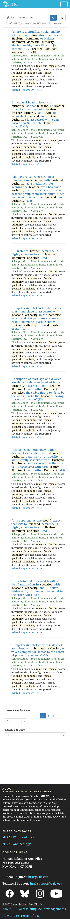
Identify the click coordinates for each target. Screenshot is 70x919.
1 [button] (42, 715)
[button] (18, 721)
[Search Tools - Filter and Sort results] (62, 18)
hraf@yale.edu (38, 877)
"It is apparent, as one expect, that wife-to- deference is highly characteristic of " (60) (36, 525)
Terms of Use (30, 916)
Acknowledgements (52, 909)
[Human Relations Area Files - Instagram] (40, 893)
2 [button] (48, 715)
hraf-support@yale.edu (46, 883)
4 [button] (59, 715)
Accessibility (28, 909)
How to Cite (10, 916)
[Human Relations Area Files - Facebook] (9, 893)
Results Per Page (15, 729)
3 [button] (53, 715)
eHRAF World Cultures (18, 837)
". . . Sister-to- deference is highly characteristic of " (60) (34, 254)
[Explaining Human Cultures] (9, 4)
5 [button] (7, 721)
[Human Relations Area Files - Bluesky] (24, 893)
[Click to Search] (53, 18)
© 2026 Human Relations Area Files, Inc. (23, 904)
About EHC (9, 909)
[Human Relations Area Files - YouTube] (56, 893)
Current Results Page (17, 710)
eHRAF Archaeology (16, 844)
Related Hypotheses (22, 89)
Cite (39, 89)
